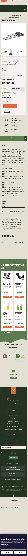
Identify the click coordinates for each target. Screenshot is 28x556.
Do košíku (9, 106)
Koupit (6, 296)
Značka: (4, 69)
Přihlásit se (13, 457)
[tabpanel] (7, 356)
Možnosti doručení (6, 97)
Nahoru (14, 378)
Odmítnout (7, 552)
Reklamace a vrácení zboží (13, 413)
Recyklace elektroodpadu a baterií (13, 429)
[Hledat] (13, 6)
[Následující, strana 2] (13, 371)
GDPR (13, 418)
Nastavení (13, 548)
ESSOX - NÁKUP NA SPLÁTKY (13, 426)
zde (7, 544)
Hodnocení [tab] (19, 138)
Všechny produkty (7, 332)
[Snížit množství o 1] (3, 102)
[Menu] (24, 9)
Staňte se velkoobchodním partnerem (13, 479)
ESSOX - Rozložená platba (13, 424)
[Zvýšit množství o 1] (10, 102)
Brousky (16, 240)
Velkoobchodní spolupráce (13, 432)
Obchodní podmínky (13, 415)
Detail (19, 296)
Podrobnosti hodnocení (13, 17)
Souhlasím (20, 552)
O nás (13, 410)
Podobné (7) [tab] (10, 138)
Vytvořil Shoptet (7, 486)
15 (16, 371)
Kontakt (13, 435)
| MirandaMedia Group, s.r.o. (18, 486)
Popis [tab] (2, 138)
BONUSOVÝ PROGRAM (13, 421)
